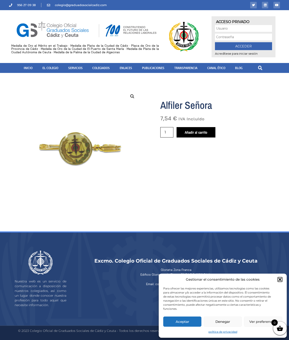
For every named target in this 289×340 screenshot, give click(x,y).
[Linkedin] (265, 5)
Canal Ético (216, 68)
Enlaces (126, 68)
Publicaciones (153, 68)
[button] (280, 279)
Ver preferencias (263, 321)
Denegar (222, 321)
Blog (238, 68)
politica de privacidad (222, 331)
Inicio (28, 68)
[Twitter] (253, 5)
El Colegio (50, 68)
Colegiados (101, 68)
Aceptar (182, 321)
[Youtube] (276, 5)
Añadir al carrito (196, 132)
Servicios (75, 68)
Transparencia (185, 68)
